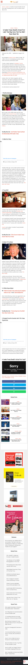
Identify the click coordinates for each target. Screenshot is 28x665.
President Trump (19, 63)
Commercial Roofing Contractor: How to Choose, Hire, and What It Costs (13, 633)
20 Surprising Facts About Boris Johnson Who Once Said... (16, 440)
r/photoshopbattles (18, 292)
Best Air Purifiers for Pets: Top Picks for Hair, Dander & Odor (13, 643)
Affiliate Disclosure (5, 662)
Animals (16, 431)
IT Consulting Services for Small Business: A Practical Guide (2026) (13, 617)
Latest (7, 7)
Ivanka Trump (12, 57)
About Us (3, 661)
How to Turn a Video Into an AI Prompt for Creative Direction (12, 639)
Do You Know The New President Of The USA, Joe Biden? (16, 418)
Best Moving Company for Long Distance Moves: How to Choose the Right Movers (13, 623)
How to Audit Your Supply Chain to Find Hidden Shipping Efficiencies (13, 648)
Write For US (12, 662)
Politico (3, 126)
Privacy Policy (8, 661)
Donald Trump (12, 114)
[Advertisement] (14, 19)
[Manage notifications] (24, 661)
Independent (23, 279)
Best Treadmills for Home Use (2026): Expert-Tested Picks (14, 653)
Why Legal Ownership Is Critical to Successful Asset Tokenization (13, 608)
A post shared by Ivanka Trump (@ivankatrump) (13, 160)
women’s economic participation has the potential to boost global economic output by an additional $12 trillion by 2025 (14, 74)
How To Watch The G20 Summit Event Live (16, 411)
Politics (16, 28)
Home (3, 7)
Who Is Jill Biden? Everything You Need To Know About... (15, 425)
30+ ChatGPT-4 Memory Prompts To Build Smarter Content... (16, 403)
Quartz (3, 227)
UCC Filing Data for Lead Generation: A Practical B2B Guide (13, 612)
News (20, 438)
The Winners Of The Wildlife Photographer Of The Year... (16, 433)
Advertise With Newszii (17, 661)
